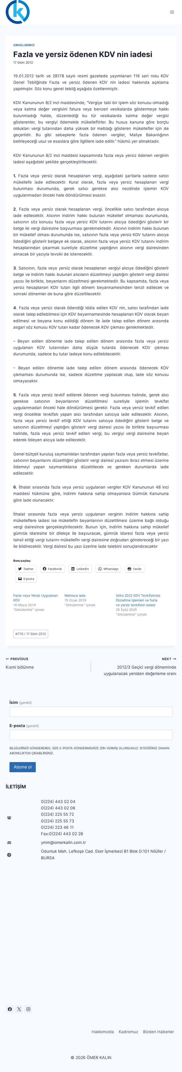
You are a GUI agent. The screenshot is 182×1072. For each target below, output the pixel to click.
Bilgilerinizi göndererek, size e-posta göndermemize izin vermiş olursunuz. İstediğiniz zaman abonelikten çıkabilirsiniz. (89, 750)
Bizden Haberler (158, 1031)
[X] (19, 1009)
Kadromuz (128, 1031)
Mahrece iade (75, 595)
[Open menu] (172, 12)
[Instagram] (28, 1009)
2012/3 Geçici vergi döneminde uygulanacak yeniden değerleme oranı (140, 666)
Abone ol (23, 766)
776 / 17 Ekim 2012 (30, 634)
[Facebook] (10, 1009)
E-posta (24, 725)
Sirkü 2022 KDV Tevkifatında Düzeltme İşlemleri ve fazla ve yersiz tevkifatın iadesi (138, 600)
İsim (20, 702)
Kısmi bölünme (20, 663)
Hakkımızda (103, 1031)
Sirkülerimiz (24, 45)
